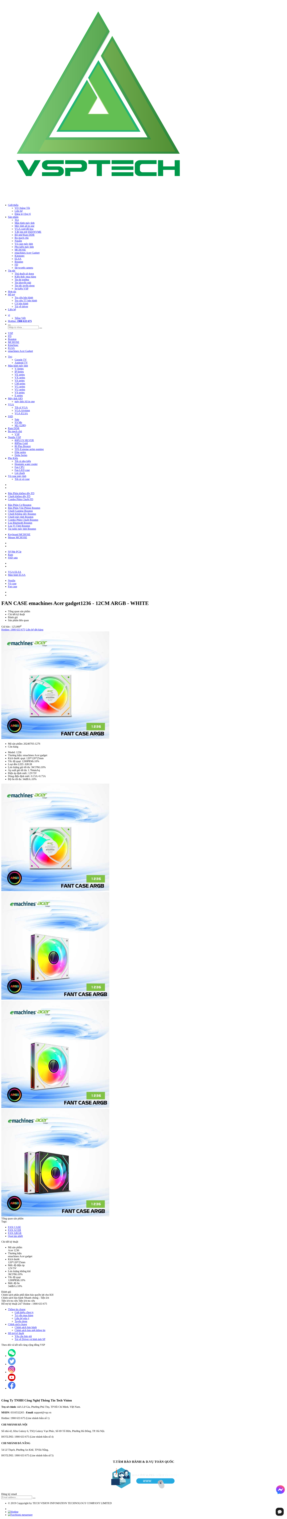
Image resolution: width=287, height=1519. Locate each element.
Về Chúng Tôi (22, 208)
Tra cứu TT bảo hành (26, 300)
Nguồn (18, 240)
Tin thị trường (22, 279)
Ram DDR (13, 428)
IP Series (19, 371)
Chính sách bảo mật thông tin (30, 1330)
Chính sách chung (17, 1324)
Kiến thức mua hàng (25, 276)
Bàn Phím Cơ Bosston (19, 505)
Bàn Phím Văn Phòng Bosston (24, 507)
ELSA (18, 258)
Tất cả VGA (21, 407)
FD (16, 264)
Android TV (21, 362)
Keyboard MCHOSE (19, 534)
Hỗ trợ (11, 294)
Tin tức (11, 270)
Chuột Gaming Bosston (20, 510)
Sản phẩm (13, 217)
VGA (11, 404)
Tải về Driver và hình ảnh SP (30, 1339)
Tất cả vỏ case (22, 479)
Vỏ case (12, 583)
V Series (19, 368)
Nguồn (11, 580)
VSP (10, 333)
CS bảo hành (21, 303)
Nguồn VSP (14, 437)
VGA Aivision (22, 410)
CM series (20, 383)
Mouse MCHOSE (17, 537)
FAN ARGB (14, 1233)
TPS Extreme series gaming (29, 449)
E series (19, 395)
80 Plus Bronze (23, 446)
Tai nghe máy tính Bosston (22, 528)
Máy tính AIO (15, 398)
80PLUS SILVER (24, 440)
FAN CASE (14, 1227)
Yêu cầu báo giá (23, 1336)
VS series (20, 392)
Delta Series (21, 455)
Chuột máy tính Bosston (20, 516)
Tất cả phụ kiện (23, 461)
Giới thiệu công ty (24, 1312)
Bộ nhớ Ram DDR (25, 234)
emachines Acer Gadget (27, 252)
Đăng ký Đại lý (23, 214)
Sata (17, 419)
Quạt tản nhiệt (15, 1236)
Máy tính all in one (24, 225)
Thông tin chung (16, 1309)
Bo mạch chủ (22, 237)
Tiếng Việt (20, 318)
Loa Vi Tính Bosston (19, 525)
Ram (10, 554)
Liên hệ (12, 309)
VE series (20, 374)
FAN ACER (14, 1230)
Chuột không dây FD (19, 496)
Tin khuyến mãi (23, 282)
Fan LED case (22, 470)
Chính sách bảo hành (26, 1327)
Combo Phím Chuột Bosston (23, 519)
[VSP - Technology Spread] (101, 199)
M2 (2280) (20, 425)
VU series (20, 389)
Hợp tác (12, 291)
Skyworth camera (24, 267)
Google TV (21, 359)
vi (9, 315)
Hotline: (20, 321)
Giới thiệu (13, 205)
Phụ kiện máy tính (24, 246)
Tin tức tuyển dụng (25, 285)
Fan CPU (20, 467)
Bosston (19, 261)
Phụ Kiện (13, 458)
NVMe (18, 422)
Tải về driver (21, 306)
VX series (20, 377)
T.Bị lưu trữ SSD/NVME (28, 231)
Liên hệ (19, 211)
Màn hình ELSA (17, 574)
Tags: (4, 1221)
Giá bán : (6, 626)
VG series (20, 386)
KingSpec (13, 345)
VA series (20, 380)
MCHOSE (20, 249)
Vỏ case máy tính (24, 243)
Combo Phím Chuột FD (20, 499)
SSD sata (13, 557)
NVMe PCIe (14, 551)
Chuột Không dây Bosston (22, 513)
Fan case (12, 586)
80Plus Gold (21, 443)
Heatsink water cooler (26, 464)
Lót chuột (20, 473)
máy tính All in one (25, 401)
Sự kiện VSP (21, 288)
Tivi (17, 220)
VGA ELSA (21, 413)
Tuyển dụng (21, 1321)
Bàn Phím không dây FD (21, 493)
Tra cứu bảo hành (24, 297)
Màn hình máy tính (25, 223)
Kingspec (20, 255)
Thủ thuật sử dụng (24, 273)
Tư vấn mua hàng (24, 1315)
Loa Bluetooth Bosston (20, 522)
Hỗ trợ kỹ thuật (16, 1333)
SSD (10, 416)
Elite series (20, 452)
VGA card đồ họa (24, 228)
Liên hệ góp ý (22, 1318)
